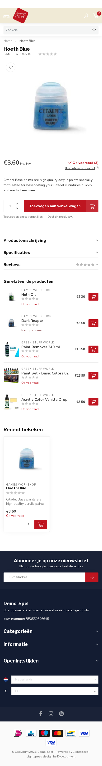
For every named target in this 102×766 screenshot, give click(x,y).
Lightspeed (80, 752)
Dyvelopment (66, 756)
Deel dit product (59, 217)
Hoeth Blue (27, 41)
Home (8, 41)
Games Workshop (18, 54)
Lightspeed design (39, 756)
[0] (95, 15)
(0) (60, 54)
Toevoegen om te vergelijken (23, 217)
